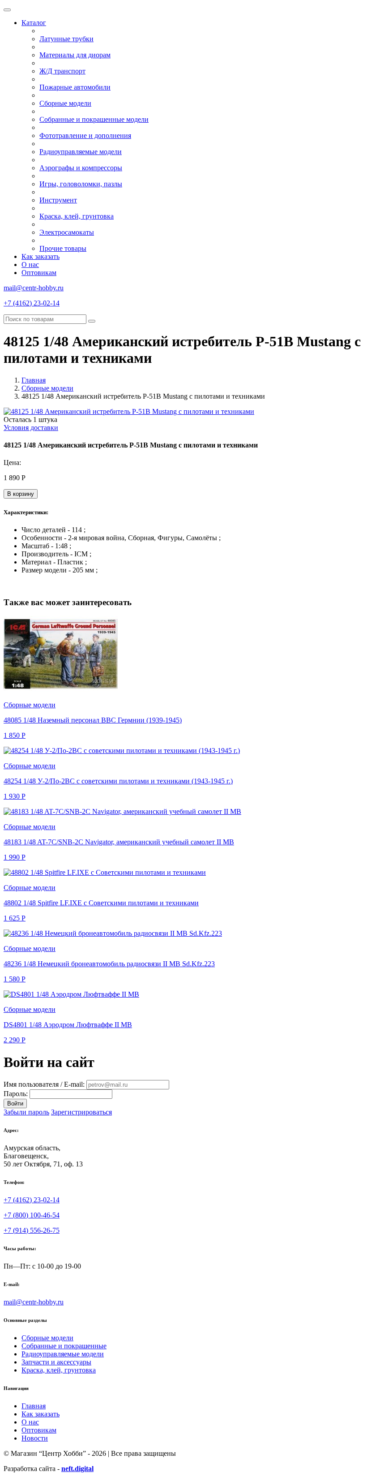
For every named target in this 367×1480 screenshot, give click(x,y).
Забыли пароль (26, 1112)
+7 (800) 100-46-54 (32, 1215)
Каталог (33, 22)
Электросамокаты (66, 232)
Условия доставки (31, 427)
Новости (34, 1438)
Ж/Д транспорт (62, 71)
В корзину (20, 493)
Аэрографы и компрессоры (80, 168)
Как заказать (40, 256)
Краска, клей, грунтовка (76, 216)
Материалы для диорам (75, 55)
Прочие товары (62, 248)
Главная (33, 380)
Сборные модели (65, 103)
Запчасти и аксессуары (56, 1362)
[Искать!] (91, 321)
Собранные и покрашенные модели (94, 119)
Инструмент (58, 200)
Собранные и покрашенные (64, 1346)
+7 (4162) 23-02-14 (32, 303)
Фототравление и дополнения (85, 135)
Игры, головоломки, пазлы (80, 184)
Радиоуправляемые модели (80, 151)
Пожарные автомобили (75, 87)
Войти (15, 1103)
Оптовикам (38, 272)
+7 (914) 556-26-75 (32, 1230)
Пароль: (16, 1093)
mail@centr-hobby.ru (34, 288)
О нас (30, 264)
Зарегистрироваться (81, 1112)
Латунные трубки (66, 39)
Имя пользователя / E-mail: (44, 1084)
